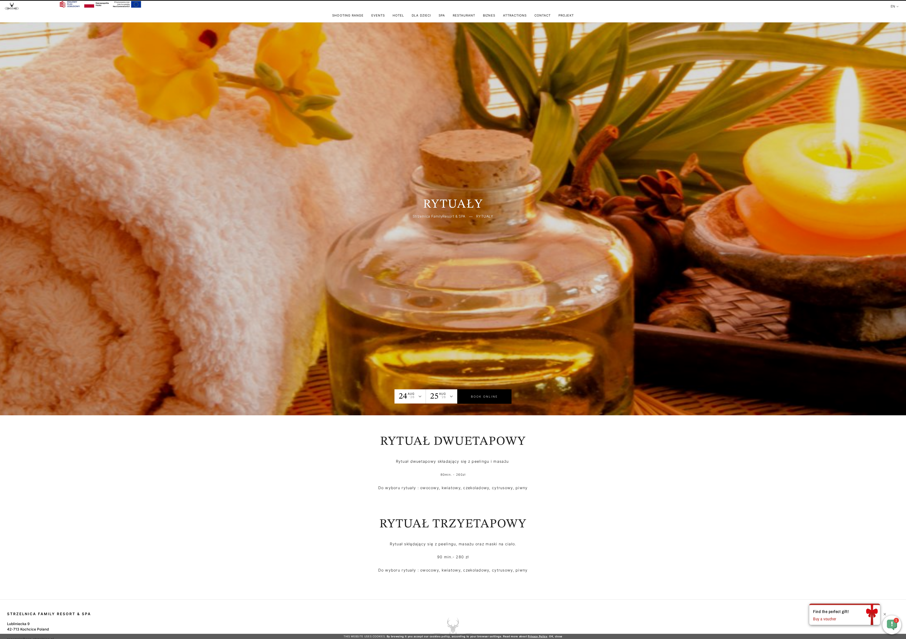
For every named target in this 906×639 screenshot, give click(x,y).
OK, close (555, 636)
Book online (484, 396)
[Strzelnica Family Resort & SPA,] (11, 8)
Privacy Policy (537, 636)
